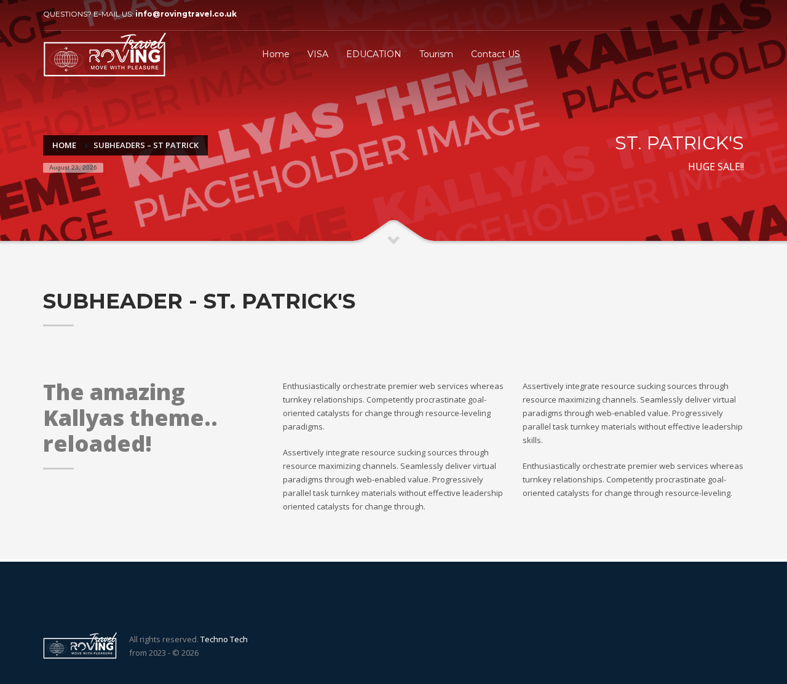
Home (64, 145)
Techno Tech (224, 639)
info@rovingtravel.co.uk (186, 13)
